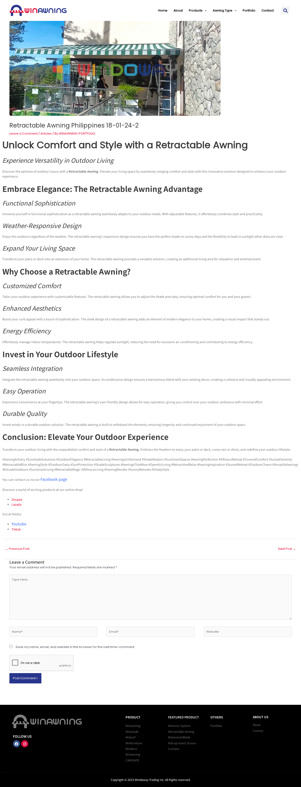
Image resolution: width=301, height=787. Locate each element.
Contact (267, 10)
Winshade (132, 731)
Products (195, 10)
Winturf (130, 737)
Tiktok (16, 529)
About (178, 10)
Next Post (287, 549)
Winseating (133, 726)
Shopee (17, 499)
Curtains (173, 749)
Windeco (131, 749)
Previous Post (17, 549)
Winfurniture (134, 743)
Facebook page (53, 479)
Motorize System (179, 726)
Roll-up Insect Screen (182, 743)
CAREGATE (132, 760)
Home (162, 10)
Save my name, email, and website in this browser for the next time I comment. (75, 647)
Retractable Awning (181, 731)
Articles (46, 133)
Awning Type (222, 10)
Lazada (16, 504)
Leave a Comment (23, 133)
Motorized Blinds (179, 737)
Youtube (19, 524)
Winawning (133, 754)
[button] (204, 10)
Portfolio (249, 10)
